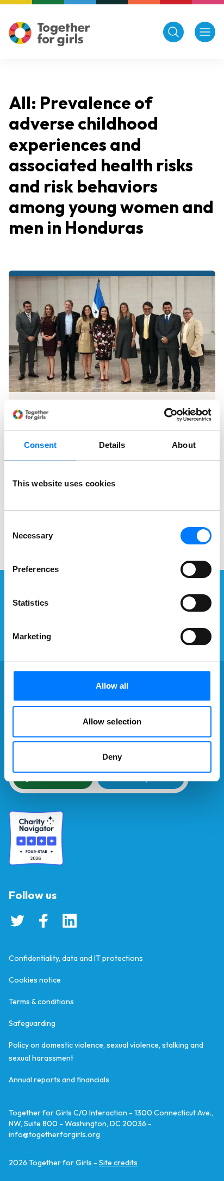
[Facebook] (43, 920)
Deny (112, 756)
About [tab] (184, 445)
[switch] (196, 569)
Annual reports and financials (59, 1079)
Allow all (112, 685)
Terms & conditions (41, 1001)
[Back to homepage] (49, 34)
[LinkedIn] (69, 920)
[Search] (173, 32)
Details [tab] (112, 445)
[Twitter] (17, 920)
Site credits (118, 1162)
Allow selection (112, 721)
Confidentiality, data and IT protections (76, 958)
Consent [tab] (40, 445)
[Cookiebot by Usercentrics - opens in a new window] (163, 415)
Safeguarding (32, 1023)
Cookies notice (35, 980)
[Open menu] (205, 32)
